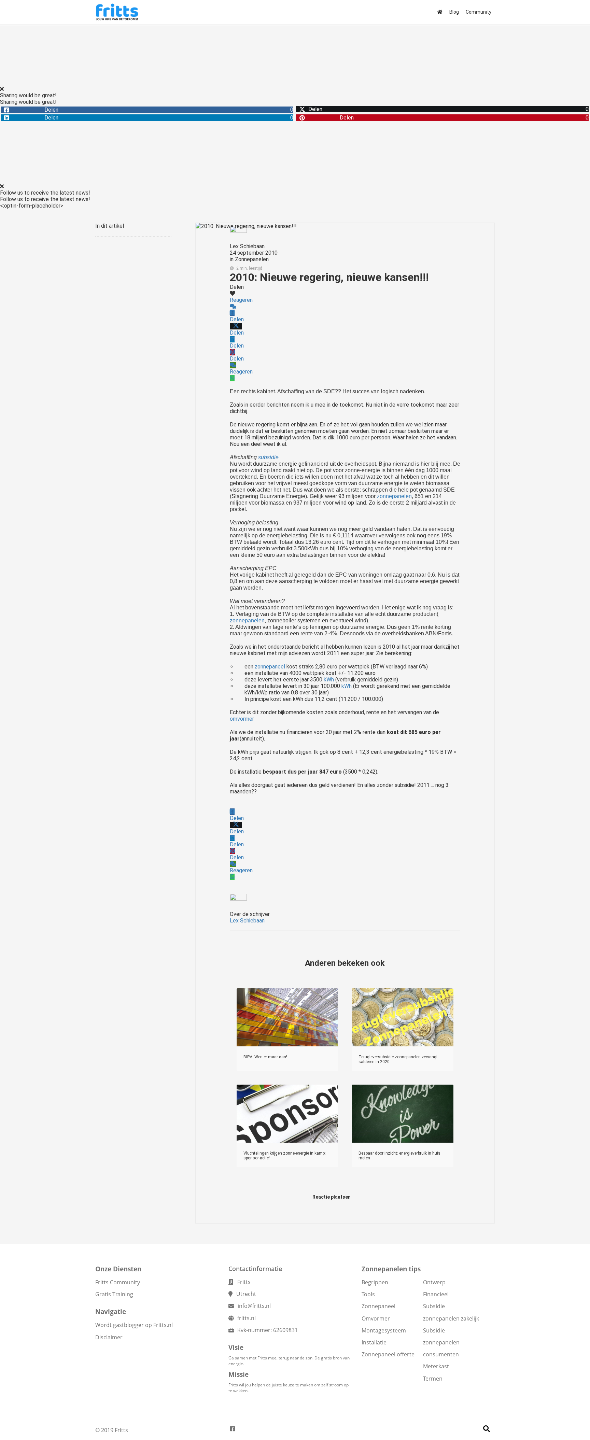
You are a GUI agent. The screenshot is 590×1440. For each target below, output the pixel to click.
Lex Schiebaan (247, 246)
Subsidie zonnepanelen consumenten (441, 1342)
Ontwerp (434, 1282)
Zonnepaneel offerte (388, 1354)
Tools (368, 1294)
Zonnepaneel (378, 1306)
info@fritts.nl (254, 1306)
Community (478, 12)
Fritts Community (117, 1282)
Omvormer (376, 1318)
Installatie (374, 1342)
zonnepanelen (394, 496)
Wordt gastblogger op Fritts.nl (134, 1325)
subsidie (268, 457)
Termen (432, 1378)
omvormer (242, 719)
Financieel (436, 1294)
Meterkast (436, 1366)
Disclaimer (109, 1337)
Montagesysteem (384, 1330)
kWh (329, 679)
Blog (454, 12)
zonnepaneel (270, 666)
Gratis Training (114, 1294)
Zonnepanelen (252, 259)
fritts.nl (246, 1318)
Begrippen (375, 1282)
